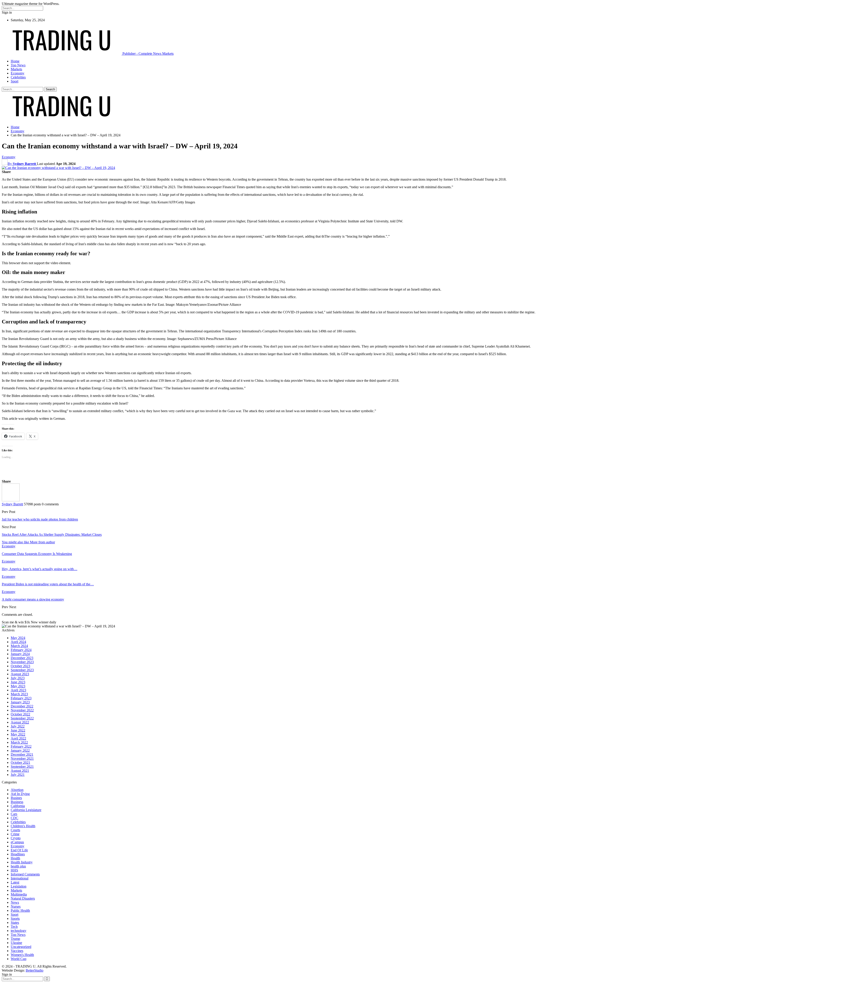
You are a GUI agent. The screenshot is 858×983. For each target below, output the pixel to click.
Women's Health (22, 955)
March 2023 (19, 694)
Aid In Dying (20, 794)
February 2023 (21, 698)
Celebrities (18, 77)
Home (15, 61)
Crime (15, 834)
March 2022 (19, 742)
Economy (17, 73)
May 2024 (18, 638)
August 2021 (20, 770)
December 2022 (22, 706)
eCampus (17, 842)
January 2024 (20, 654)
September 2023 (22, 670)
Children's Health (23, 826)
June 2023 (18, 682)
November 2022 (22, 710)
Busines (16, 798)
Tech (14, 926)
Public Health (20, 910)
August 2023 (20, 674)
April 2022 (18, 738)
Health (15, 858)
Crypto (16, 838)
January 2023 (20, 702)
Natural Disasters (23, 898)
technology (18, 930)
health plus (18, 866)
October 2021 (20, 762)
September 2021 (22, 766)
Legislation (18, 886)
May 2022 (18, 734)
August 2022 (20, 722)
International (19, 878)
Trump (15, 939)
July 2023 (18, 678)
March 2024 (19, 646)
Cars (14, 814)
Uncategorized (21, 947)
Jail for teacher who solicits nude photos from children (40, 519)
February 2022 (21, 746)
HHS (14, 870)
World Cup (18, 959)
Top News (18, 65)
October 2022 (20, 714)
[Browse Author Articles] (11, 500)
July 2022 (18, 726)
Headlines (18, 854)
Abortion (17, 790)
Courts (15, 830)
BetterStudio (34, 970)
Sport (14, 81)
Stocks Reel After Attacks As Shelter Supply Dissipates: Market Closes (52, 534)
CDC (14, 818)
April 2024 (18, 642)
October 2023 (20, 666)
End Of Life (19, 850)
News (15, 902)
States (15, 922)
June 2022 (18, 730)
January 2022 (20, 750)
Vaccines (17, 951)
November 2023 (22, 662)
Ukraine (16, 943)
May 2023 (18, 686)
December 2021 (22, 754)
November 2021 (22, 758)
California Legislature (26, 810)
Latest (15, 882)
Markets (16, 69)
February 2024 (21, 650)
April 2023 (18, 690)
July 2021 (18, 774)
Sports (15, 918)
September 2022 (22, 718)
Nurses (16, 906)
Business (17, 802)
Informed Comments (25, 874)
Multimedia (19, 894)
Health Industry (22, 862)
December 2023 (22, 658)
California (18, 806)
